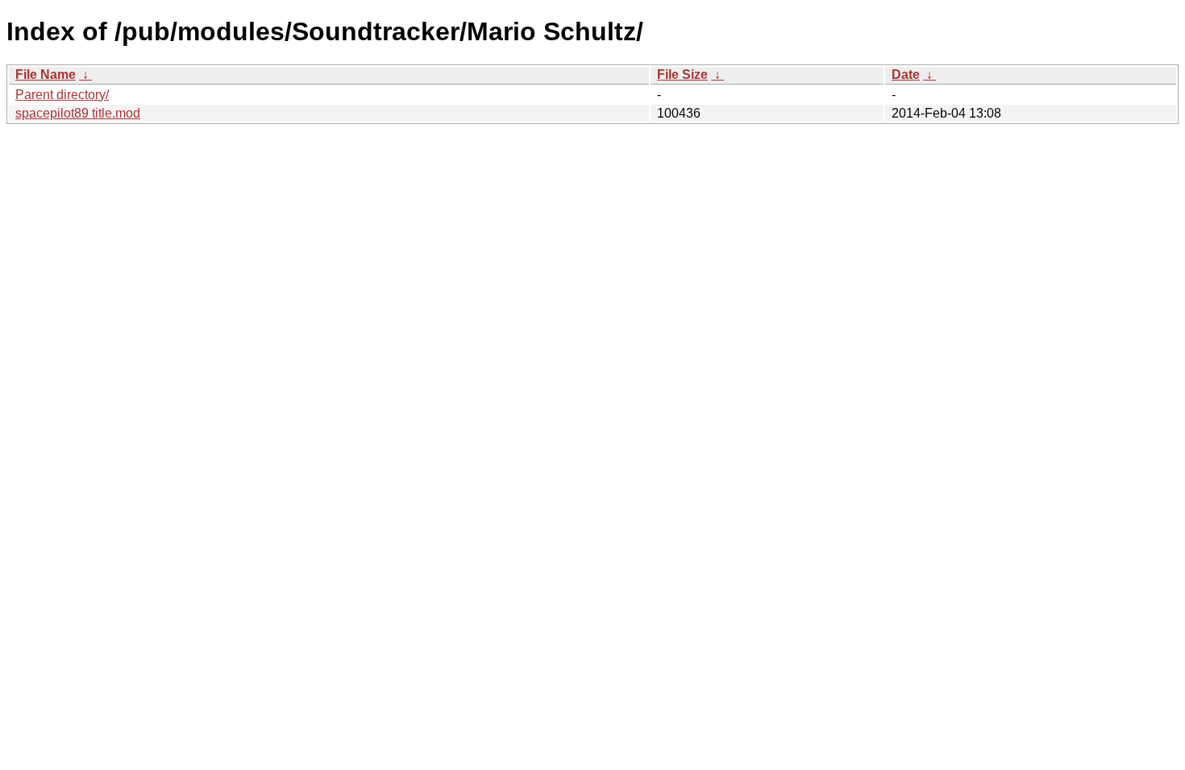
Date (906, 74)
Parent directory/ (62, 94)
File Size (682, 74)
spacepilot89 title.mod (77, 113)
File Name (45, 74)
